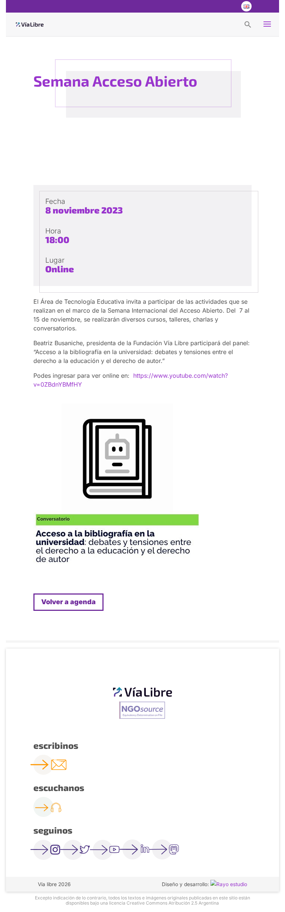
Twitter (216, 6)
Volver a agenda (68, 602)
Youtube (230, 6)
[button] (248, 24)
